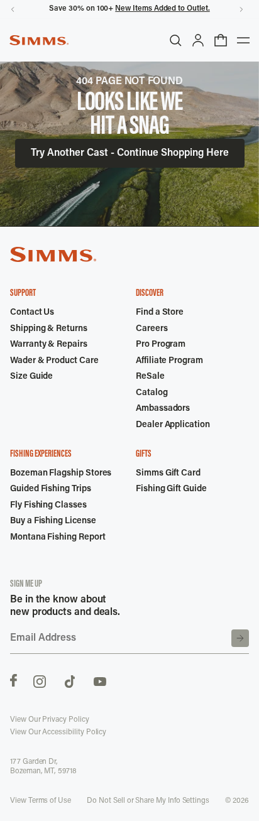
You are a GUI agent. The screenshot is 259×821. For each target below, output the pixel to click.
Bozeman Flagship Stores (60, 473)
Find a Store (160, 312)
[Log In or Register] (198, 40)
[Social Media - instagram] (39, 680)
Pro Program (160, 344)
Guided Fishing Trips (50, 489)
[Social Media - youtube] (99, 680)
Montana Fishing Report (57, 537)
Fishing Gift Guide (171, 489)
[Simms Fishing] (39, 40)
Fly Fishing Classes (48, 505)
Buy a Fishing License (53, 521)
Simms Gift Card (168, 473)
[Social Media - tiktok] (69, 680)
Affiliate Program (169, 361)
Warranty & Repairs (48, 344)
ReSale (150, 376)
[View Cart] (220, 40)
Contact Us (32, 312)
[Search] (175, 40)
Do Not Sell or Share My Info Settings (148, 801)
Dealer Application (173, 425)
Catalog (152, 393)
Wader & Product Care (54, 361)
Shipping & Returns (48, 329)
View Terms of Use (40, 801)
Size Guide (31, 376)
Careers (152, 329)
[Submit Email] (240, 638)
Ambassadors (163, 409)
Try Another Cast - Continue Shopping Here (130, 153)
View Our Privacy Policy (49, 720)
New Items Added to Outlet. (162, 9)
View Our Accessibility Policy (58, 732)
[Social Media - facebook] (13, 680)
